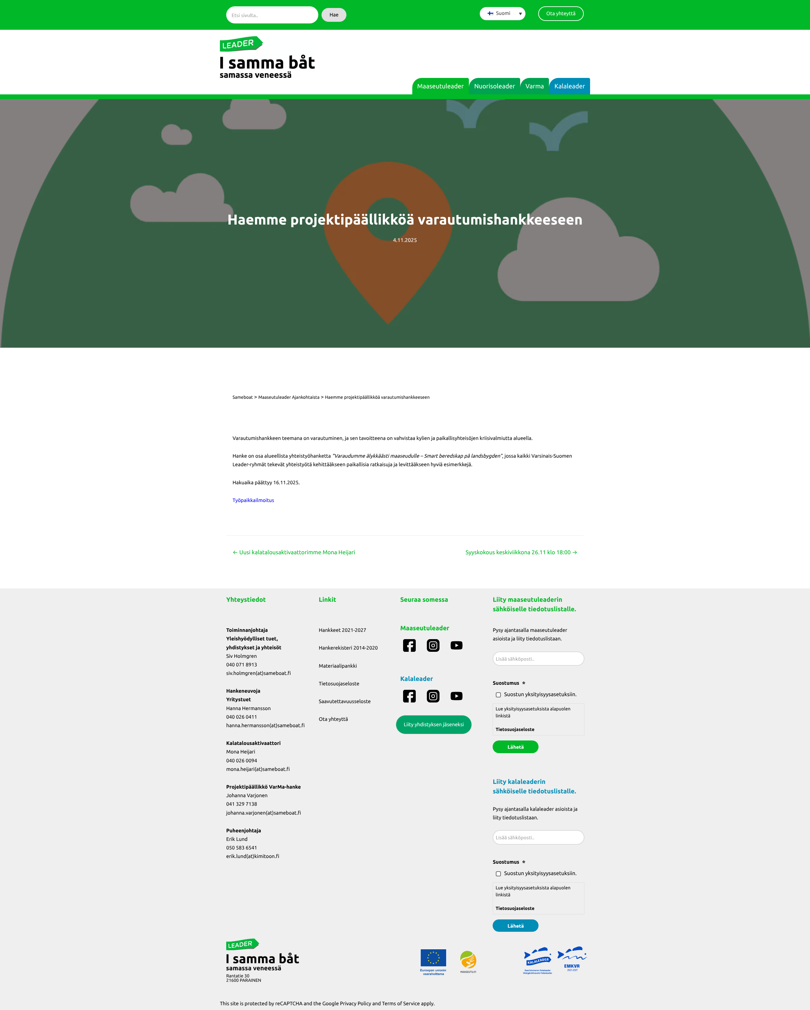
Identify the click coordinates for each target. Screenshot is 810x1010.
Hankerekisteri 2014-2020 (348, 648)
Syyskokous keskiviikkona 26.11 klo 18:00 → (521, 552)
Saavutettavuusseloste (345, 701)
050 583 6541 (241, 848)
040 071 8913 (241, 665)
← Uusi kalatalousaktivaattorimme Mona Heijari (294, 552)
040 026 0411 (241, 717)
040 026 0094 (241, 761)
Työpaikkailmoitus (253, 500)
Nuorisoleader (494, 86)
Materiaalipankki (338, 666)
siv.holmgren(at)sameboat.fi (258, 673)
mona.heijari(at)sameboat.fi (258, 769)
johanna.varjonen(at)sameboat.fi (263, 813)
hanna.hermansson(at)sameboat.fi (265, 725)
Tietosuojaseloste (339, 684)
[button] (333, 15)
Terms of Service (401, 1004)
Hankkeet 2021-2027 (342, 630)
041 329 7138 (241, 804)
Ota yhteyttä (333, 719)
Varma (535, 86)
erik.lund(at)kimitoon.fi (252, 856)
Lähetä (516, 746)
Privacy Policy (355, 1004)
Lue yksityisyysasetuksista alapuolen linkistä (532, 719)
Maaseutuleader (440, 86)
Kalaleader (569, 86)
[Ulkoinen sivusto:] (410, 645)
